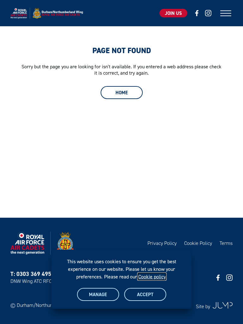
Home (121, 93)
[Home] (48, 13)
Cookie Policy (198, 243)
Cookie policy (152, 276)
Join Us (173, 13)
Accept (145, 294)
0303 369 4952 (35, 273)
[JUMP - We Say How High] (223, 305)
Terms (226, 243)
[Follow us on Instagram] (208, 13)
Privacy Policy (162, 243)
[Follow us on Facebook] (197, 13)
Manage (98, 294)
